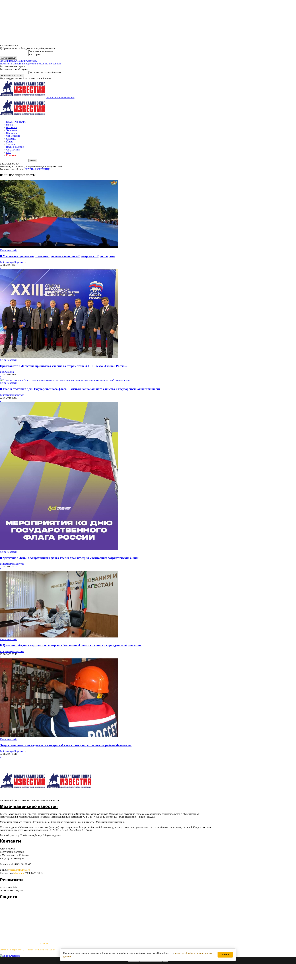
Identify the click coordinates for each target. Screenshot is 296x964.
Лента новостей (8, 250)
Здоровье (11, 144)
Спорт (9, 141)
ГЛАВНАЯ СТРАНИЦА (38, 169)
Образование (13, 135)
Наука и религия (15, 147)
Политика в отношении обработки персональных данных (30, 63)
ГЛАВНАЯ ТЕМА (16, 122)
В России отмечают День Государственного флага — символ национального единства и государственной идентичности (80, 389)
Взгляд (9, 124)
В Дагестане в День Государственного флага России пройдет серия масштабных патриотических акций (69, 557)
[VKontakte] (8, 905)
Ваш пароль (35, 54)
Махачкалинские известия (29, 807)
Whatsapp (18, 873)
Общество (11, 133)
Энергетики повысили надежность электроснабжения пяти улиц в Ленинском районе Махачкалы (66, 745)
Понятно (225, 955)
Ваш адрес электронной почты (45, 72)
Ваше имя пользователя (41, 51)
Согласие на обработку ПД (12, 950)
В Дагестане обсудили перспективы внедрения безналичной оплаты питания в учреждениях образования (71, 645)
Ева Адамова (7, 371)
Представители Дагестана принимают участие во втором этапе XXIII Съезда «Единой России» (63, 366)
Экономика (12, 130)
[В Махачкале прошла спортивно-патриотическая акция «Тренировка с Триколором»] (59, 247)
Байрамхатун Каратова (12, 262)
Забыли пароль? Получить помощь (18, 61)
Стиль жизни (13, 149)
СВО (8, 152)
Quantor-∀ (43, 943)
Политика (11, 127)
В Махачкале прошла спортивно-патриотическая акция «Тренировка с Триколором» (57, 256)
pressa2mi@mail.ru (19, 869)
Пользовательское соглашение (41, 950)
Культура (11, 138)
